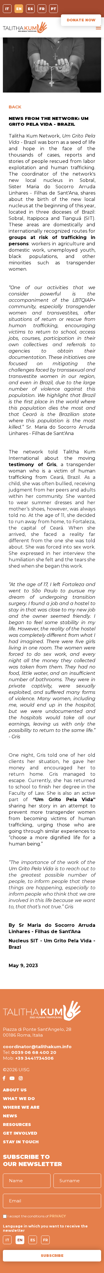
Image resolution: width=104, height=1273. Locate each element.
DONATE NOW (81, 20)
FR (41, 9)
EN (19, 9)
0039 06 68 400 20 (33, 1052)
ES (30, 9)
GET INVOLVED (20, 1133)
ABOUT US (15, 1090)
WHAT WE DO (19, 1098)
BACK (15, 107)
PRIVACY (57, 1216)
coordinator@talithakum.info (37, 1046)
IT (7, 9)
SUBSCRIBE (52, 1255)
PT (53, 9)
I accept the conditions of (28, 1216)
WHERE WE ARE (21, 1107)
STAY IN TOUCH (21, 1141)
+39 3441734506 (34, 1058)
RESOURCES (17, 1124)
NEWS (10, 1115)
